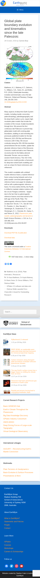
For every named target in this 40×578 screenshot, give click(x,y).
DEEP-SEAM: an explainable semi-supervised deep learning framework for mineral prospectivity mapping (23, 351)
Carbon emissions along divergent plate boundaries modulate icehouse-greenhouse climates (23, 361)
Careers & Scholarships (13, 552)
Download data (9, 238)
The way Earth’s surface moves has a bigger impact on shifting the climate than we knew (24, 372)
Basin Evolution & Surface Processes (18, 472)
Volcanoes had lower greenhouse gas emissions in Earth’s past (24, 381)
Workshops (8, 548)
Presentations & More (12, 476)
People (7, 525)
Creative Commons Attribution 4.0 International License (17, 249)
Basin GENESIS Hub (11, 406)
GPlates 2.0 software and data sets (19, 286)
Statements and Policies (14, 522)
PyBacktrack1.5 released (19, 339)
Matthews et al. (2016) (14, 272)
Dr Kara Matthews (13, 277)
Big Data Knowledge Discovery (15, 416)
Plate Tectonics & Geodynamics (16, 469)
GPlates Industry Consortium (14, 419)
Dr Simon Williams (22, 280)
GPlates (7, 542)
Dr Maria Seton (9, 280)
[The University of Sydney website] (10, 325)
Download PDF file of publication (15, 233)
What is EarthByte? (12, 518)
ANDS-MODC (8, 422)
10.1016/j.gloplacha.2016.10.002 (15, 102)
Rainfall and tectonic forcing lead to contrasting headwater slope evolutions (23, 392)
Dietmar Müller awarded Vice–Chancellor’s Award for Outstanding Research (16, 292)
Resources (16, 274)
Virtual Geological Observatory (15, 431)
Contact (7, 528)
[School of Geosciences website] (25, 325)
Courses (7, 545)
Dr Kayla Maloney (26, 277)
